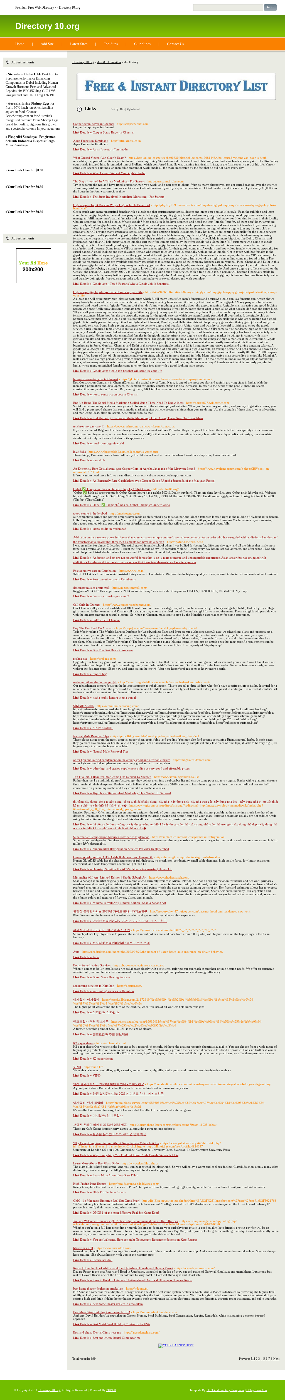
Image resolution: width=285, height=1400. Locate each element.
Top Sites (111, 44)
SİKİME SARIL (83, 706)
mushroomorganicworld (88, 426)
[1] (253, 1358)
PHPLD (111, 1390)
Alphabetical (133, 109)
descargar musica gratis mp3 (91, 587)
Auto (76, 951)
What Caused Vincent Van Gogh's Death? (99, 157)
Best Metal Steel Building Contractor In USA (101, 1312)
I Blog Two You (256, 1390)
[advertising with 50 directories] (176, 1345)
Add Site (47, 44)
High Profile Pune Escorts (89, 1183)
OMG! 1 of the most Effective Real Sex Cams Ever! (106, 1200)
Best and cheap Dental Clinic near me (97, 1332)
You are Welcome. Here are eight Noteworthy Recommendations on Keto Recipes (125, 1221)
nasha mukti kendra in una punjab (95, 682)
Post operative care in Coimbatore (95, 570)
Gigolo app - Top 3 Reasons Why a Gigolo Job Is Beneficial (111, 205)
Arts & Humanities (109, 62)
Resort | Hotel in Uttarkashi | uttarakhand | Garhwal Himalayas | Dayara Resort (123, 1268)
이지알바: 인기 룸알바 (88, 1102)
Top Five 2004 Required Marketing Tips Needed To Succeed (112, 776)
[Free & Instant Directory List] (176, 99)
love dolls (79, 451)
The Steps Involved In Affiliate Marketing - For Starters (109, 181)
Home (19, 44)
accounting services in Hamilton (93, 985)
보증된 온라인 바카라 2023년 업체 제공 (100, 1124)
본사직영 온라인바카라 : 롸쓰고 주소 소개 (101, 930)
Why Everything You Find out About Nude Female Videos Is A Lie (116, 1143)
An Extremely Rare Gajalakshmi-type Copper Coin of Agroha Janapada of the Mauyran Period (134, 468)
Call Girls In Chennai (86, 604)
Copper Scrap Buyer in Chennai (93, 123)
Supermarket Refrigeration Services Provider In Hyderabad (111, 836)
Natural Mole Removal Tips (91, 736)
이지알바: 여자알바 (86, 999)
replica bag (80, 658)
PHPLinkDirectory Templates (225, 1390)
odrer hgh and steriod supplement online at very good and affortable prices (121, 759)
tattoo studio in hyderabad (90, 513)
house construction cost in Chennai (95, 379)
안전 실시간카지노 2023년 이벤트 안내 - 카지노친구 (108, 1084)
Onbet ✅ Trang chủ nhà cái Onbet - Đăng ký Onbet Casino (112, 489)
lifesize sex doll (83, 1248)
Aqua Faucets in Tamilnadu (90, 140)
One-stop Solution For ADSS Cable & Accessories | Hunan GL (113, 857)
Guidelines (142, 44)
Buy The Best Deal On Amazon (93, 628)
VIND (77, 1066)
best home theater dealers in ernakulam (98, 1288)
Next (276, 1358)
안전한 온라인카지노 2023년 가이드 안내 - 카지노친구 (110, 911)
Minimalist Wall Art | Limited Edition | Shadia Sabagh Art (109, 877)
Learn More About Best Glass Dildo (96, 1163)
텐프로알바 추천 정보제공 (91, 1021)
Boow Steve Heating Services (92, 965)
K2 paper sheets (83, 1043)
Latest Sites (78, 44)
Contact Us (175, 44)
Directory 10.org (47, 26)
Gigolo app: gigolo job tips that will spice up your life (107, 292)
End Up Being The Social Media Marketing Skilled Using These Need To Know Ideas (128, 402)
